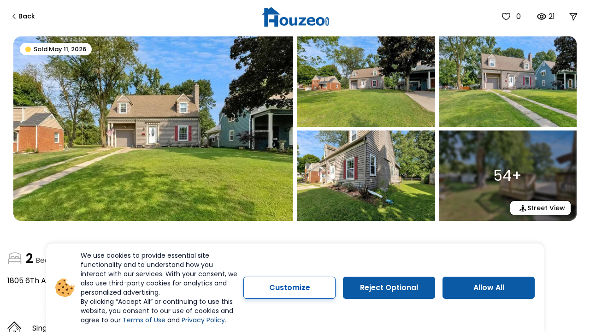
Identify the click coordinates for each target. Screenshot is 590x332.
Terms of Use (144, 320)
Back (26, 16)
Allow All (488, 287)
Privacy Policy (203, 320)
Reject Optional (389, 287)
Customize (289, 287)
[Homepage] (295, 16)
